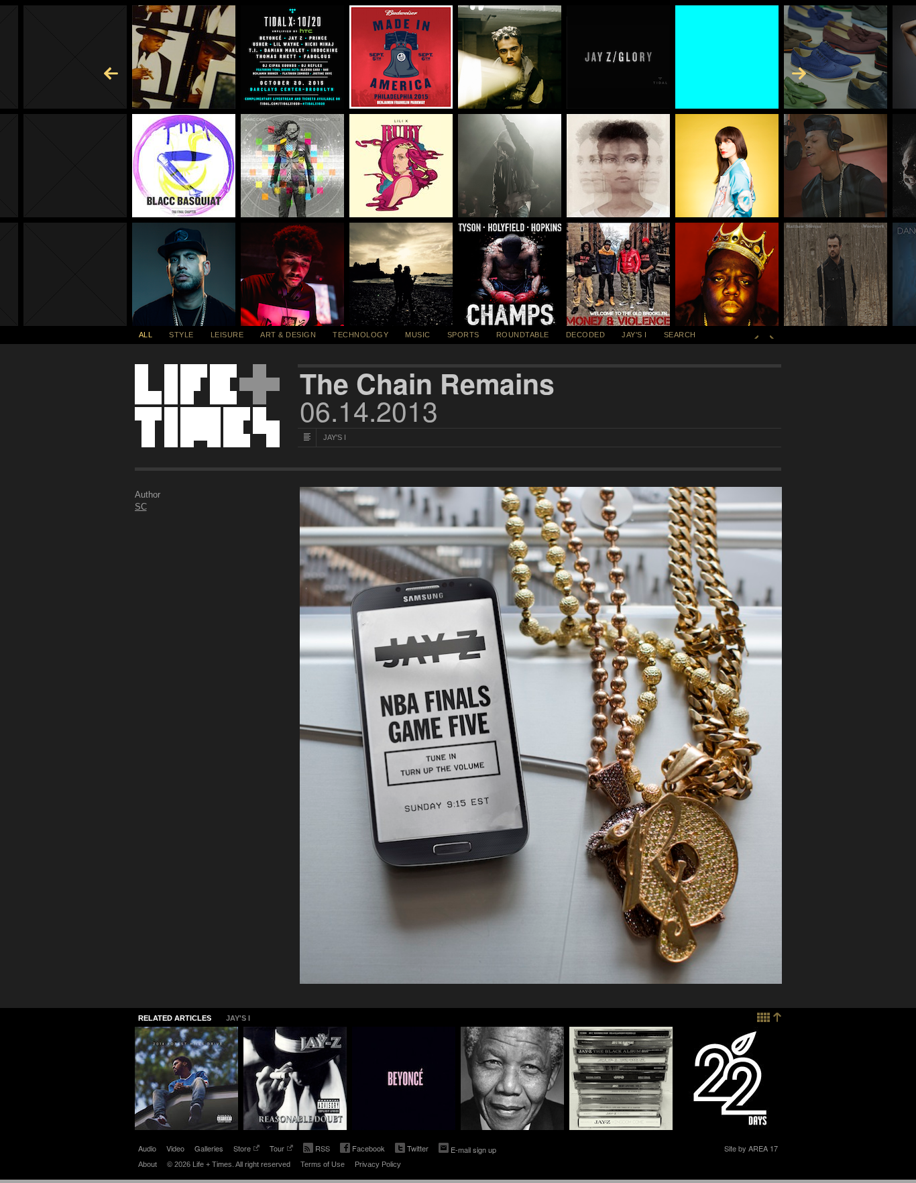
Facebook (362, 1149)
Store (242, 1149)
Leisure (227, 335)
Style (181, 335)
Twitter (411, 1149)
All (146, 335)
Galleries (208, 1148)
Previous (756, 335)
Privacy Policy (378, 1164)
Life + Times (207, 405)
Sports (463, 335)
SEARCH (680, 335)
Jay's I (634, 335)
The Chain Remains (427, 383)
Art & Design (288, 335)
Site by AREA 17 (751, 1149)
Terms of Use (322, 1164)
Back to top (769, 1015)
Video (175, 1148)
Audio (147, 1148)
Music (418, 335)
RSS (322, 1148)
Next (772, 335)
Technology (360, 335)
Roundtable (522, 335)
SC (141, 507)
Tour (277, 1149)
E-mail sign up (473, 1149)
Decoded (586, 335)
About (147, 1164)
